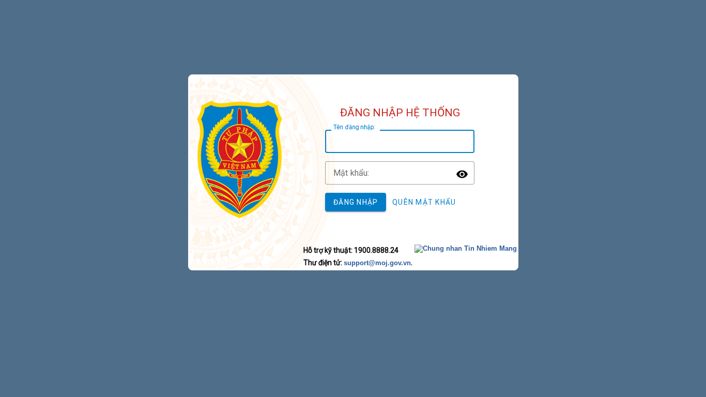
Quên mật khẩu (424, 202)
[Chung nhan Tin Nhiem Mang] (466, 248)
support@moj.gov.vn (377, 263)
